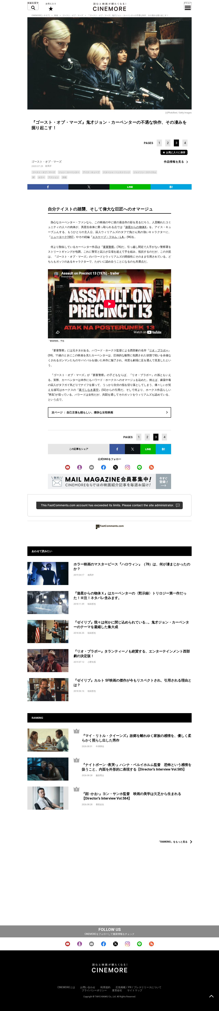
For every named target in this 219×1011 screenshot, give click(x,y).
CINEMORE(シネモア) (40, 15)
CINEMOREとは (66, 987)
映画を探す (33, 6)
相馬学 (48, 166)
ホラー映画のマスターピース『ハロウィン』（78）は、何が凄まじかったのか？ (132, 566)
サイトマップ (134, 990)
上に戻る (211, 996)
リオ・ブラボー (158, 350)
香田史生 (100, 804)
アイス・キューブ (91, 172)
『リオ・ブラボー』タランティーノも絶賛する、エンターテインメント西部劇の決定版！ (132, 653)
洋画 (64, 177)
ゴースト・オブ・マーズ (72, 15)
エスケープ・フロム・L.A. (108, 237)
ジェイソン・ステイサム (145, 172)
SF (33, 177)
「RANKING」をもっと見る (173, 841)
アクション (53, 177)
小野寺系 (92, 662)
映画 (56, 15)
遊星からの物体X (135, 227)
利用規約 (105, 987)
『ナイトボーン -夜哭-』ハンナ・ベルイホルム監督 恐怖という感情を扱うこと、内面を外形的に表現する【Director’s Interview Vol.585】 (136, 767)
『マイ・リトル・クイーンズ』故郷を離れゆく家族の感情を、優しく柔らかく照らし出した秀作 (136, 738)
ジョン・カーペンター (69, 172)
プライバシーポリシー (94, 990)
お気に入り (51, 7)
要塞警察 (108, 247)
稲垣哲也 (92, 604)
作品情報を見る (174, 161)
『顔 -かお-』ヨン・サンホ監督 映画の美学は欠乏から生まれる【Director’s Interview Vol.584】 (131, 796)
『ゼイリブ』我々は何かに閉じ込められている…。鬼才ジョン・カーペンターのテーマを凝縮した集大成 (131, 624)
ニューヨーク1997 (62, 237)
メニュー (188, 6)
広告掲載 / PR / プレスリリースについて (139, 987)
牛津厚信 (100, 746)
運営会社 (117, 990)
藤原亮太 (100, 775)
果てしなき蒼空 (89, 389)
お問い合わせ (87, 987)
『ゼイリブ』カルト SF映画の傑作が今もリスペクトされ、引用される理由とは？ (132, 682)
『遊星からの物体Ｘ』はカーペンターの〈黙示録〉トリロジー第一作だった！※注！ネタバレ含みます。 (130, 595)
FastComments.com (112, 525)
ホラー (41, 177)
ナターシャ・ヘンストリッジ (116, 172)
